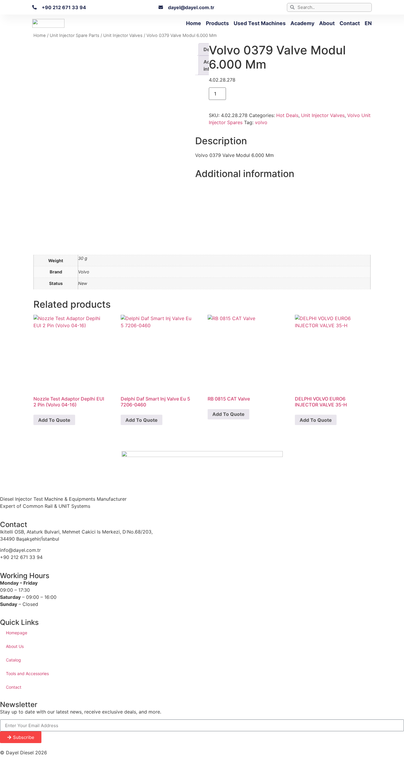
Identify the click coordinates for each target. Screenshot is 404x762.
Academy (302, 23)
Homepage (16, 632)
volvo (261, 122)
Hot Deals (287, 115)
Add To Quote (54, 420)
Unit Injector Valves (123, 35)
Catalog (13, 659)
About (327, 23)
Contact (350, 23)
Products (217, 23)
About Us (15, 646)
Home (193, 23)
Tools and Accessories (27, 673)
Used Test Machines (260, 23)
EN (368, 23)
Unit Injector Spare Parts (74, 35)
